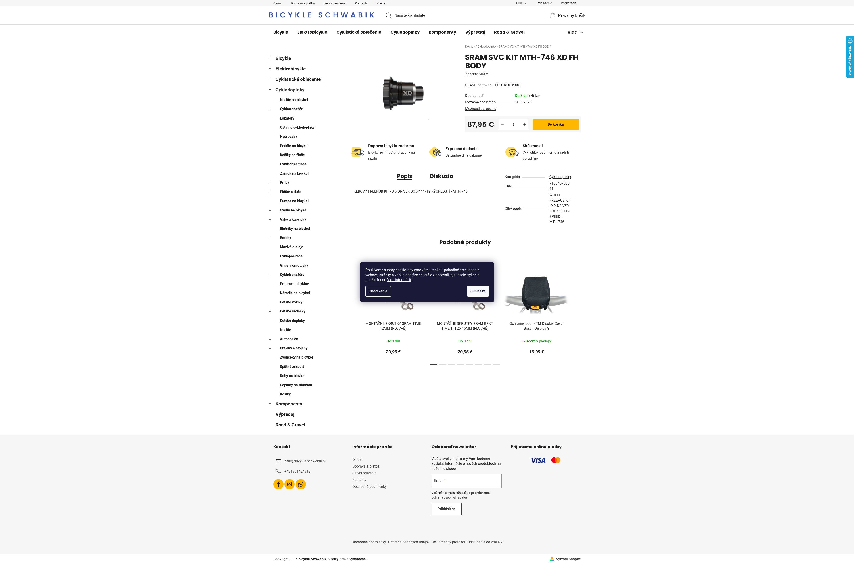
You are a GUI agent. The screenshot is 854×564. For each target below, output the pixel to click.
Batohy (285, 238)
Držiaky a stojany (293, 348)
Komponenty (289, 404)
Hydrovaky (288, 136)
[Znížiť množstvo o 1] (502, 124)
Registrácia (568, 3)
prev (352, 315)
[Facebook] (278, 484)
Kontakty (361, 3)
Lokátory (287, 118)
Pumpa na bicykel (294, 201)
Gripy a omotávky (294, 265)
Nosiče (285, 330)
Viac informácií (399, 280)
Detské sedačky (292, 311)
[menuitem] (281, 32)
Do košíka (556, 124)
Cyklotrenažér (291, 109)
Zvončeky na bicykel (296, 357)
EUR (519, 3)
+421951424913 (297, 471)
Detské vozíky (291, 302)
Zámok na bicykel (294, 173)
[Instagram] (289, 484)
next (577, 315)
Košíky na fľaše (292, 155)
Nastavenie (378, 291)
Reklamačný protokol (448, 542)
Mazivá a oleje (291, 247)
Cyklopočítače (291, 256)
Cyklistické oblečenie (298, 79)
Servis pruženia (334, 3)
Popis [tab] (404, 176)
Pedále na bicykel (294, 146)
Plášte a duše (291, 192)
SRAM (484, 74)
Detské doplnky (292, 321)
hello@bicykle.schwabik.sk (305, 461)
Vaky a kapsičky (293, 219)
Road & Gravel (290, 425)
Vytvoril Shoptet (568, 559)
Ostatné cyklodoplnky (297, 127)
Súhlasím (477, 291)
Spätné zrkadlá (292, 367)
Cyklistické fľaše (293, 164)
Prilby (284, 182)
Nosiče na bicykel (294, 100)
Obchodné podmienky (369, 486)
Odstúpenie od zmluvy (484, 542)
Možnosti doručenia (480, 109)
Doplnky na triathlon (296, 385)
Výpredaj (285, 414)
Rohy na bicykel (292, 376)
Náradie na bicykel (295, 293)
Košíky (285, 394)
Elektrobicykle (291, 68)
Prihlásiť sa (447, 509)
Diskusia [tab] (441, 176)
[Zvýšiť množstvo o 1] (524, 124)
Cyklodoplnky (290, 89)
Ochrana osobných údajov (409, 542)
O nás (277, 3)
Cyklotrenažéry (292, 275)
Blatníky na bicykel (295, 228)
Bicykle (283, 58)
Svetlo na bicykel (293, 210)
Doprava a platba (303, 3)
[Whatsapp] (301, 484)
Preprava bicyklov (294, 284)
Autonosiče (289, 339)
